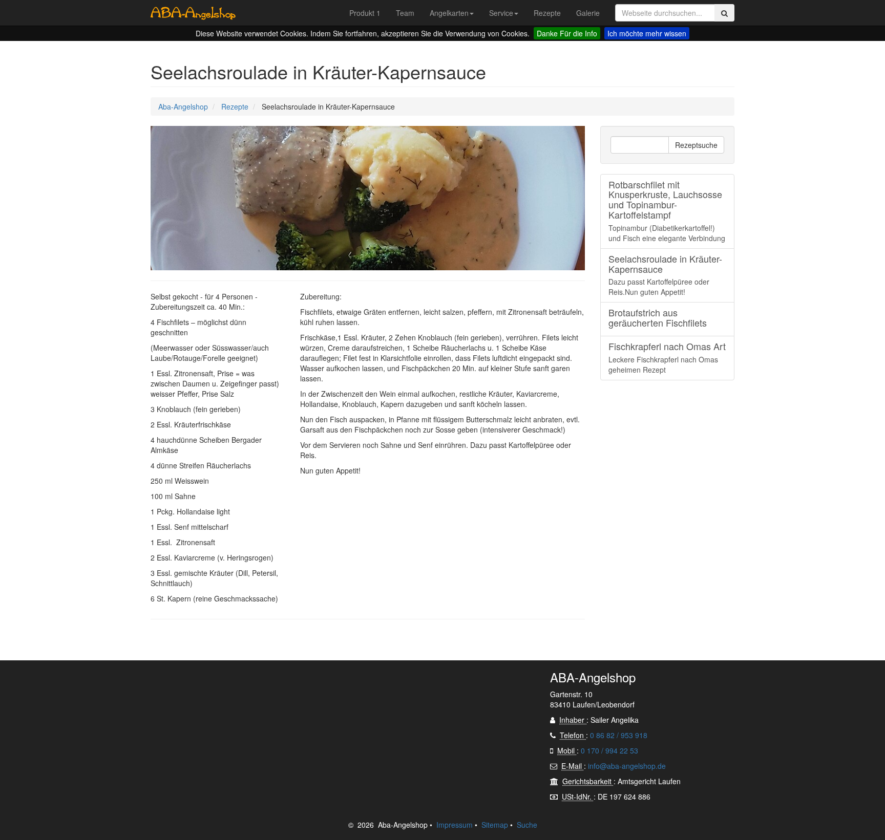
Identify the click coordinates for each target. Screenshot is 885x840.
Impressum (454, 825)
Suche (527, 825)
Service (501, 13)
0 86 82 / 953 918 (618, 735)
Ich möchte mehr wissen (646, 33)
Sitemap (494, 825)
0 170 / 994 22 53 (609, 750)
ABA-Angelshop (193, 12)
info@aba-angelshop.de (627, 766)
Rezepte (234, 106)
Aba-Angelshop (183, 106)
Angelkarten (449, 13)
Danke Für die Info (567, 33)
